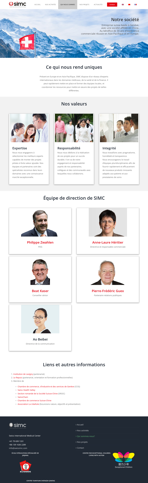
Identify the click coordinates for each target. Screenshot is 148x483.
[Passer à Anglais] (123, 4)
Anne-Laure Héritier (107, 242)
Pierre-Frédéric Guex (108, 291)
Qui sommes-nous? (86, 436)
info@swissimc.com (18, 448)
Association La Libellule (28, 404)
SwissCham (23, 397)
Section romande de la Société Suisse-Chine (38, 393)
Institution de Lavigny (23, 374)
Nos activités (83, 430)
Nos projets (82, 442)
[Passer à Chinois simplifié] (129, 4)
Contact (80, 448)
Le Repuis (17, 377)
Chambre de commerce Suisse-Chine (34, 400)
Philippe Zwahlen (40, 242)
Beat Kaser (40, 291)
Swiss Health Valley (26, 390)
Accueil (80, 424)
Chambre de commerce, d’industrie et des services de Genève (46, 386)
